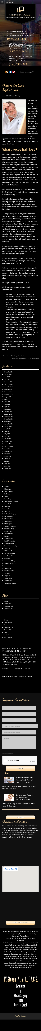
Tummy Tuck (8, 578)
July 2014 (7, 458)
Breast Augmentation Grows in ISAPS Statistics (25, 358)
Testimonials (7, 630)
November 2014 (8, 449)
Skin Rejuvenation (9, 571)
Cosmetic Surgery (9, 528)
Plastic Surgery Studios (25, 676)
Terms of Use (18, 668)
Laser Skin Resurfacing (10, 546)
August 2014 (8, 456)
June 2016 (7, 402)
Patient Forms (8, 635)
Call (22, 341)
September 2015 (8, 424)
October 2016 (8, 392)
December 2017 (8, 384)
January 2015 (8, 444)
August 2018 (8, 374)
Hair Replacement (20, 96)
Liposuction (7, 548)
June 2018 (7, 377)
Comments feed (8, 606)
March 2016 (7, 409)
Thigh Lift (7, 575)
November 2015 (8, 419)
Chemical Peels (8, 519)
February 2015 (8, 441)
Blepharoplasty (8, 489)
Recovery (7, 566)
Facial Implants (8, 538)
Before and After (8, 627)
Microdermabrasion (9, 553)
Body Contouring (9, 491)
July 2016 (7, 399)
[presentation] (19, 760)
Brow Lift (7, 511)
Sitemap (27, 668)
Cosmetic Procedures (10, 526)
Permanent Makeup (9, 561)
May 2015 (7, 434)
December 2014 (8, 446)
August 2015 (8, 426)
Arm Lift (6, 486)
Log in (6, 601)
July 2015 (7, 429)
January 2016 (8, 414)
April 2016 (7, 406)
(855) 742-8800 (18, 51)
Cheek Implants (8, 516)
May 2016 (7, 404)
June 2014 (7, 461)
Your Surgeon (8, 622)
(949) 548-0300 (16, 39)
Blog (5, 632)
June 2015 (7, 431)
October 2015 (8, 421)
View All (20, 817)
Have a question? (20, 923)
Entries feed (7, 603)
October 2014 (8, 451)
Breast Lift (7, 506)
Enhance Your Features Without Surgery (24, 796)
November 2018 (8, 372)
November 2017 (8, 387)
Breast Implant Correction (11, 501)
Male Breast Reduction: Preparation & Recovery (24, 778)
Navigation (9, 2)
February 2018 (8, 382)
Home (6, 620)
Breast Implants (8, 504)
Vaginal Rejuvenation (10, 583)
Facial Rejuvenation (9, 541)
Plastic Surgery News (10, 563)
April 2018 (7, 379)
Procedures (7, 625)
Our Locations (8, 637)
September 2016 (8, 394)
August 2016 (8, 397)
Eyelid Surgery (8, 533)
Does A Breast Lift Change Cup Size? (13, 356)
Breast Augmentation (10, 499)
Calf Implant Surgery (10, 514)
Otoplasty (7, 558)
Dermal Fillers (8, 531)
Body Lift (7, 494)
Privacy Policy (6, 668)
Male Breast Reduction (10, 551)
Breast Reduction (9, 509)
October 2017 (8, 389)
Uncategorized (8, 580)
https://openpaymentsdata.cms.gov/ (20, 967)
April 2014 (7, 466)
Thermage (7, 573)
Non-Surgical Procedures (11, 556)
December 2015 (8, 416)
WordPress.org (8, 608)
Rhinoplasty (7, 568)
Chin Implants (8, 521)
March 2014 (7, 468)
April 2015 (7, 436)
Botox (6, 496)
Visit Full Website (20, 1016)
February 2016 (8, 411)
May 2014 (7, 463)
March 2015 (7, 439)
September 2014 (8, 454)
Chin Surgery (8, 524)
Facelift (6, 536)
